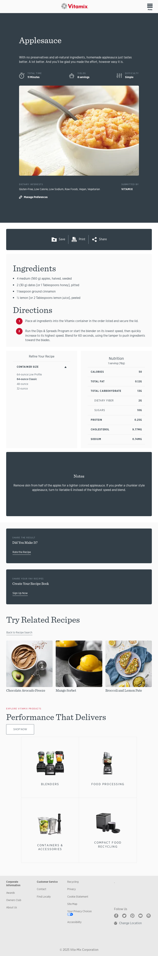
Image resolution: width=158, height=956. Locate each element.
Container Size (28, 366)
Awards (10, 892)
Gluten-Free (26, 189)
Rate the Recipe (22, 552)
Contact (41, 889)
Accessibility (74, 922)
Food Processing (107, 784)
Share (103, 239)
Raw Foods (71, 189)
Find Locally (44, 896)
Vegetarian (93, 189)
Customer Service (47, 881)
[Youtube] (140, 916)
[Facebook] (116, 916)
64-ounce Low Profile (29, 374)
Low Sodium (56, 189)
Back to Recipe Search (19, 632)
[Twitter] (124, 916)
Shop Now (20, 729)
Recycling (73, 881)
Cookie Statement (77, 896)
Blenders (50, 784)
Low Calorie (41, 189)
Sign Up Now (20, 593)
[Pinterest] (132, 916)
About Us (11, 907)
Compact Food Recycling (108, 844)
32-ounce (22, 388)
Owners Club (13, 900)
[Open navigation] (150, 5)
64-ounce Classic (27, 379)
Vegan (82, 189)
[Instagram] (148, 916)
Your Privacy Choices (79, 911)
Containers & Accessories (50, 847)
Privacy (71, 889)
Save (62, 239)
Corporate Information (13, 883)
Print (82, 239)
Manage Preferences (36, 197)
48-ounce (22, 384)
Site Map (72, 904)
